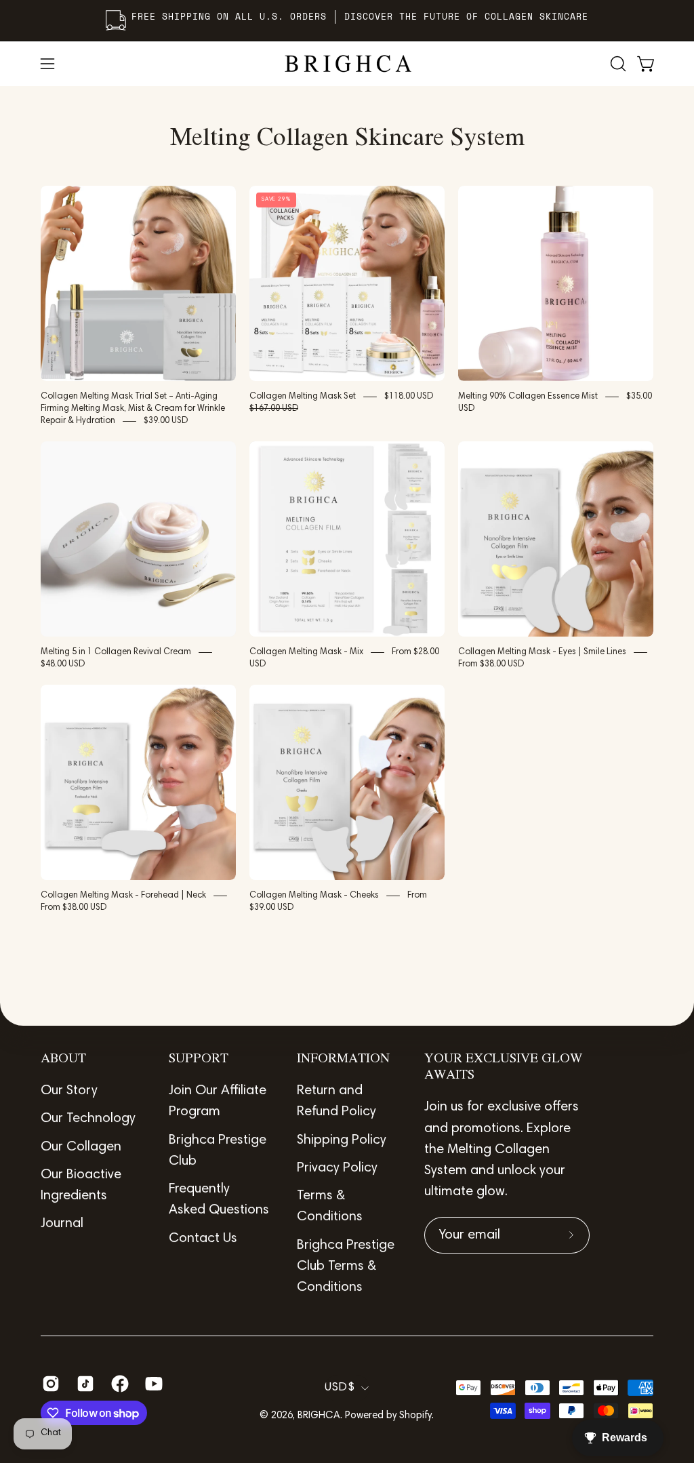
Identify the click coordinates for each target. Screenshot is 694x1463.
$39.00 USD (166, 421)
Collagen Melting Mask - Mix (306, 652)
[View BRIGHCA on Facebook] (118, 1384)
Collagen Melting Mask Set (302, 397)
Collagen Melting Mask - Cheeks (314, 895)
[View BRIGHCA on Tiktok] (83, 1384)
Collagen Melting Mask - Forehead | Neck (123, 895)
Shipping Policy (341, 1140)
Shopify (415, 1416)
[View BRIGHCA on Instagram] (49, 1384)
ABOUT (63, 1059)
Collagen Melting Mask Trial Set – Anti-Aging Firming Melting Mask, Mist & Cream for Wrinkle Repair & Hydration (133, 409)
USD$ (339, 1388)
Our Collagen (81, 1147)
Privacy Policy (337, 1168)
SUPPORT (198, 1059)
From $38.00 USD (491, 664)
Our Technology (88, 1118)
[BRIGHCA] (347, 64)
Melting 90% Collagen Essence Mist (528, 397)
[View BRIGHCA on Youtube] (152, 1384)
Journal (62, 1223)
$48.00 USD (63, 664)
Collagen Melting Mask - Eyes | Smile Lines (542, 652)
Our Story (69, 1091)
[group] (347, 20)
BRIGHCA (319, 1416)
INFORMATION (343, 1059)
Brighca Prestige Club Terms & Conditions (345, 1267)
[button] (616, 63)
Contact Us (203, 1238)
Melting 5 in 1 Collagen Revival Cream (116, 652)
